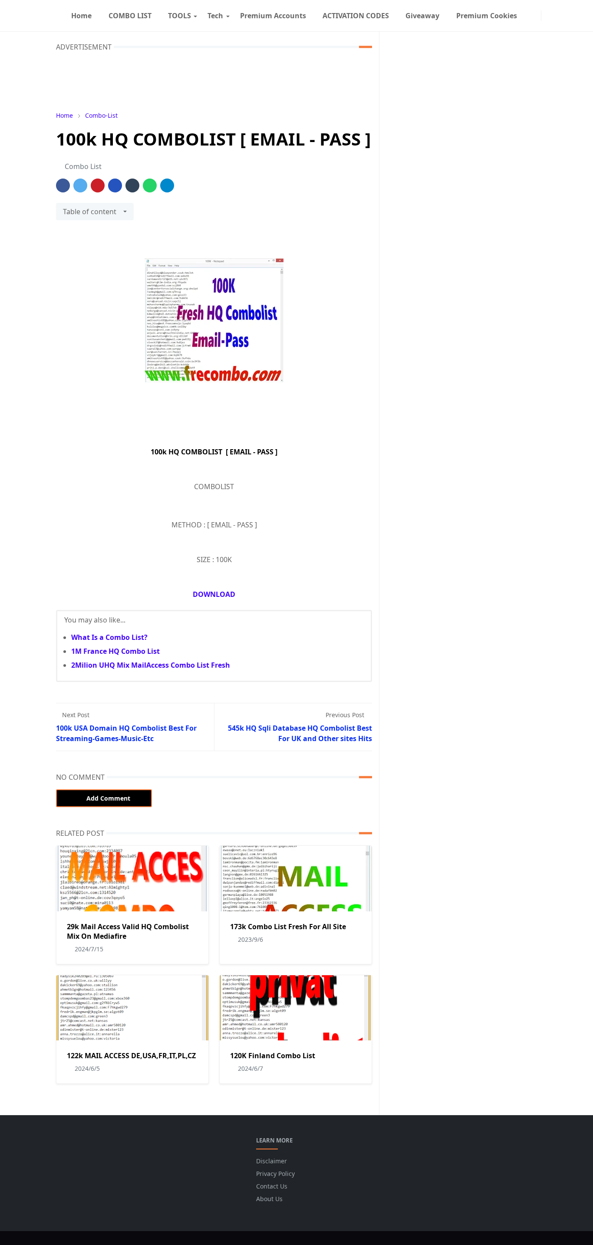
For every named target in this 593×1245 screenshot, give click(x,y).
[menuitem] (81, 15)
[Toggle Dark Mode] (546, 15)
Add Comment (108, 798)
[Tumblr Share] (132, 185)
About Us (269, 1199)
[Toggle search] (553, 15)
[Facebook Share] (63, 185)
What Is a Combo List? (109, 637)
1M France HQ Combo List (115, 651)
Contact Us (271, 1186)
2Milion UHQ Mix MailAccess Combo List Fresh (150, 665)
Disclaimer (271, 1161)
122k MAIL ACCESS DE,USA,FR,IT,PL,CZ (131, 1055)
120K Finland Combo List (272, 1055)
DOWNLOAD (214, 594)
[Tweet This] (80, 185)
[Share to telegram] (167, 185)
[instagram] (535, 15)
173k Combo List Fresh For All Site (288, 926)
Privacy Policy (275, 1173)
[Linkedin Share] (115, 185)
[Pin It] (98, 185)
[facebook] (528, 15)
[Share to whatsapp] (150, 185)
